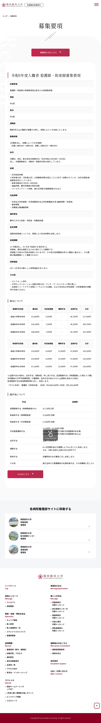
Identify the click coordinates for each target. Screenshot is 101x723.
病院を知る (56, 653)
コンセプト (11, 602)
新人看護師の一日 (14, 628)
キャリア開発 (12, 620)
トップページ (10, 587)
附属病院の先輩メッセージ (58, 603)
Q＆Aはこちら (23, 474)
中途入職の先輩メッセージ (58, 622)
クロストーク (12, 700)
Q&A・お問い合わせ (58, 672)
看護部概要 (11, 635)
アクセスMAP (12, 668)
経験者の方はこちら (48, 52)
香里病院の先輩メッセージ (58, 616)
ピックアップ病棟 (14, 697)
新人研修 (10, 624)
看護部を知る (59, 587)
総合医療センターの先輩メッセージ (60, 610)
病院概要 (10, 606)
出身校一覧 (11, 665)
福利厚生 (10, 657)
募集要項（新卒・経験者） (17, 649)
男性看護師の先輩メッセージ (58, 629)
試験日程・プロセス (14, 653)
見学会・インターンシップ (17, 672)
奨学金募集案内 (13, 661)
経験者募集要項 (58, 649)
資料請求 (58, 662)
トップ (5, 16)
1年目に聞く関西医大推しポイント (20, 693)
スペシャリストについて (16, 631)
